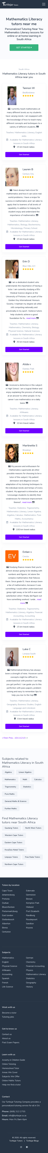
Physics (29, 970)
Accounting (7, 974)
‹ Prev (10, 737)
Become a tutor (9, 1012)
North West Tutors (33, 828)
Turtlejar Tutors (16, 1141)
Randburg (30, 915)
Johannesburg (8, 894)
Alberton (6, 923)
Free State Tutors (32, 857)
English (5, 962)
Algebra (8, 772)
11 (18, 737)
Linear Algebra (25, 772)
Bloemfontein (8, 907)
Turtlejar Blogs (32, 1141)
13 (24, 737)
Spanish (5, 978)
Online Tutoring (9, 1064)
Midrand (29, 907)
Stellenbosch (8, 919)
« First (5, 737)
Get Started (24, 154)
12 (21, 737)
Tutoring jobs (8, 1016)
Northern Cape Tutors (14, 864)
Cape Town (7, 890)
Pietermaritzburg (9, 911)
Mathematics (10, 779)
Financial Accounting (35, 966)
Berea (5, 927)
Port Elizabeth (32, 911)
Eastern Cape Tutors (13, 842)
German (29, 957)
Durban (5, 903)
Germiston (31, 894)
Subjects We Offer (10, 1076)
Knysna (29, 927)
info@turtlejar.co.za (17, 1115)
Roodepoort (31, 919)
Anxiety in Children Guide (13, 1060)
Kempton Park (32, 903)
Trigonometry (10, 786)
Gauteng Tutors (11, 828)
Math (25, 779)
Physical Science (9, 966)
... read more (30, 318)
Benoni (29, 898)
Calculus (38, 779)
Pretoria (5, 898)
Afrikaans (6, 970)
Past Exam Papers (10, 1042)
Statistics (27, 786)
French (5, 982)
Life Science (7, 986)
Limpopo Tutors (11, 857)
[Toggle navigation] (43, 4)
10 (16, 737)
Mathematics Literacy (36, 974)
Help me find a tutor (11, 1084)
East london (7, 915)
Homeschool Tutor (10, 1068)
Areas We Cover (9, 1072)
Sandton (30, 923)
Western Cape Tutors (14, 835)
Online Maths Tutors (11, 1080)
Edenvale (30, 890)
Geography (31, 982)
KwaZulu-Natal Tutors (14, 850)
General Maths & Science (15, 801)
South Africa (24, 69)
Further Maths (11, 808)
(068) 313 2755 (17, 1111)
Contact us (7, 1034)
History (29, 986)
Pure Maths (10, 794)
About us (6, 1038)
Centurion (6, 931)
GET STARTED (23, 47)
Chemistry (30, 962)
